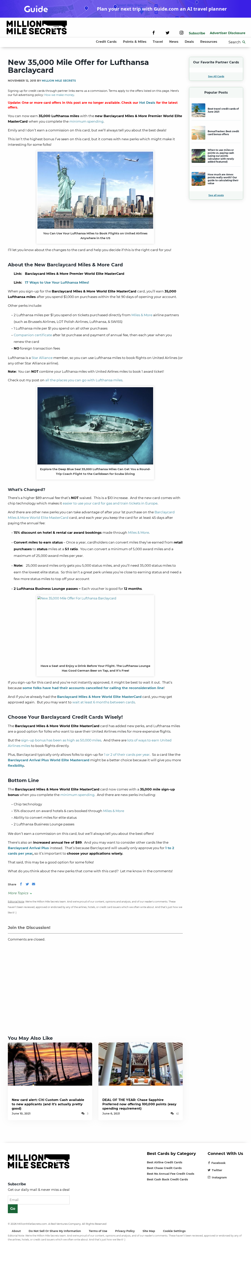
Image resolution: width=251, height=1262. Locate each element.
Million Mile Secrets (59, 80)
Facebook (218, 1163)
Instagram (219, 1177)
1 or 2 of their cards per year (127, 755)
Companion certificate (33, 335)
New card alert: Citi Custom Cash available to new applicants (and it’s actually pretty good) (48, 1104)
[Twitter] (167, 33)
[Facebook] (153, 33)
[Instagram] (181, 33)
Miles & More (141, 315)
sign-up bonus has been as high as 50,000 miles (61, 740)
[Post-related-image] (50, 1064)
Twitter (217, 1170)
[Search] (244, 42)
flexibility (16, 766)
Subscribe (197, 33)
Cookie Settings (174, 1231)
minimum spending (86, 121)
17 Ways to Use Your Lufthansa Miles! (57, 282)
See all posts (216, 195)
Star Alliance (42, 358)
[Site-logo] (37, 28)
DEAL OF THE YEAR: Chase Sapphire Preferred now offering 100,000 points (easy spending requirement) (139, 1104)
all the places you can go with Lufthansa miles (83, 380)
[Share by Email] (33, 884)
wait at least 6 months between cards (103, 702)
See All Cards (216, 76)
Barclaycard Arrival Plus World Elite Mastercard (48, 760)
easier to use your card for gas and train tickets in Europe (110, 503)
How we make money (59, 95)
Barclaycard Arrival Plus (28, 848)
